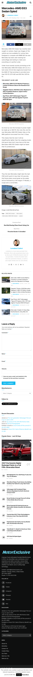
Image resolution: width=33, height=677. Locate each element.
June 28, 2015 (8, 18)
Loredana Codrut (12, 15)
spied (20, 216)
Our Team (4, 653)
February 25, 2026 (25, 305)
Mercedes (19, 213)
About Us (4, 643)
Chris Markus (15, 283)
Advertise (4, 646)
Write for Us (5, 658)
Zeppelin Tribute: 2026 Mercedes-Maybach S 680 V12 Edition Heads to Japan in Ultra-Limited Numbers (17, 91)
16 (12, 285)
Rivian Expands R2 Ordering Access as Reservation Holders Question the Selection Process (19, 507)
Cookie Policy (5, 651)
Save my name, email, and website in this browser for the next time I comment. (15, 377)
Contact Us (5, 648)
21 (14, 306)
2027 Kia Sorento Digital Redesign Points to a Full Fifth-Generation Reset (11, 465)
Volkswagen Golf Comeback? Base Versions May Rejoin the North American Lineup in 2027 (18, 491)
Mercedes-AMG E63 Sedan (10, 216)
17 (14, 315)
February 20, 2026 (25, 313)
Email (4, 361)
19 (12, 296)
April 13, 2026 (24, 283)
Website (4, 368)
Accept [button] (19, 674)
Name (4, 354)
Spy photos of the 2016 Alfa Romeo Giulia (17, 421)
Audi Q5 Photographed (13, 423)
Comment (5, 332)
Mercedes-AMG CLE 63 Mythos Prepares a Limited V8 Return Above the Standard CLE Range (16, 85)
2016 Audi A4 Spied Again (14, 536)
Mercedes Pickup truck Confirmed (17, 628)
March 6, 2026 (24, 294)
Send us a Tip (5, 656)
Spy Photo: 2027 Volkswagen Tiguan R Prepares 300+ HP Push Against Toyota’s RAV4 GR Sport (15, 97)
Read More (25, 674)
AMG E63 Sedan (10, 213)
